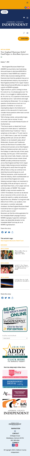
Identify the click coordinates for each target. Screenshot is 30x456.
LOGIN (4, 12)
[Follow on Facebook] (26, 8)
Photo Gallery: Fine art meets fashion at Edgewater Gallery (21, 252)
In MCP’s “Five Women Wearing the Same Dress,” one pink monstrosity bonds (22, 267)
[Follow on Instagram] (28, 8)
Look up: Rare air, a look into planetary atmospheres (22, 280)
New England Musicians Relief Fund (12, 241)
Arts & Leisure (5, 49)
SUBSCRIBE (24, 39)
